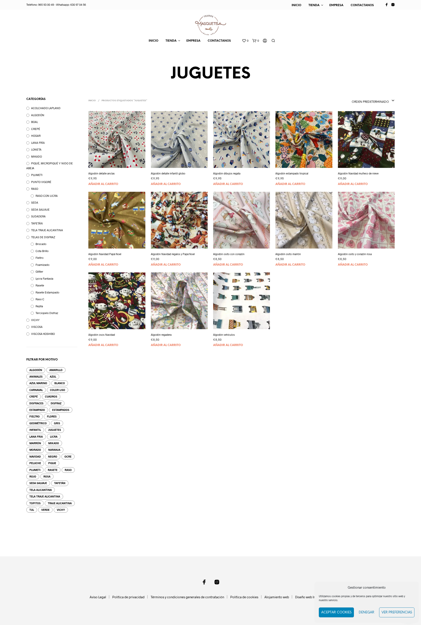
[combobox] (364, 101)
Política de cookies (244, 597)
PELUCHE (35, 463)
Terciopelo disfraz (47, 313)
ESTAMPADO (37, 409)
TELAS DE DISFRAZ (43, 237)
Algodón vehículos (224, 334)
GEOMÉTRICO (38, 423)
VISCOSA (37, 326)
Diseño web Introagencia (313, 597)
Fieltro (39, 257)
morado (35, 449)
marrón (35, 443)
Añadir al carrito (103, 184)
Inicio (296, 5)
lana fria (36, 436)
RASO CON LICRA (47, 195)
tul (31, 509)
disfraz (56, 403)
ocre (67, 456)
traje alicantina (60, 503)
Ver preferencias (397, 612)
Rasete (40, 285)
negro (52, 456)
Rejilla (39, 306)
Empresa (336, 5)
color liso (57, 389)
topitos (35, 503)
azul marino (38, 383)
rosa (46, 476)
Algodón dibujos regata (226, 173)
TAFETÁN (37, 223)
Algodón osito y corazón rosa (355, 254)
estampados (60, 409)
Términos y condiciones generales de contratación (187, 597)
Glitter (39, 271)
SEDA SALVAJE (40, 209)
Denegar (366, 612)
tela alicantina (40, 489)
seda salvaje (38, 483)
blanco (59, 383)
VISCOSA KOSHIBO (43, 334)
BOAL (34, 122)
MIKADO (36, 156)
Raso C (40, 299)
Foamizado (42, 264)
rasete (52, 469)
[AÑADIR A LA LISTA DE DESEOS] (121, 162)
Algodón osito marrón (288, 254)
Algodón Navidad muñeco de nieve (358, 173)
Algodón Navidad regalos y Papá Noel (173, 254)
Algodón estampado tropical (291, 173)
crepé (33, 396)
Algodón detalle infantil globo (168, 173)
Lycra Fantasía (44, 278)
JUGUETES (54, 429)
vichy (61, 509)
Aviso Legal (98, 597)
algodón (35, 369)
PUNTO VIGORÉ (41, 182)
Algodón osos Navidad (101, 334)
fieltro (34, 416)
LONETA (36, 149)
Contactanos (362, 5)
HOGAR (36, 135)
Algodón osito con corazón (228, 254)
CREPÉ (35, 129)
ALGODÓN (37, 115)
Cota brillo (42, 251)
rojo (32, 476)
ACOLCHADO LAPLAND (46, 108)
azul (53, 376)
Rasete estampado (47, 292)
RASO (34, 188)
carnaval (36, 389)
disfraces (36, 403)
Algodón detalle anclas (101, 173)
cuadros (51, 396)
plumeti (35, 469)
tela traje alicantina (44, 496)
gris (57, 423)
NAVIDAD (35, 456)
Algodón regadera (161, 334)
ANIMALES (36, 376)
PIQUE (52, 463)
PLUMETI (37, 175)
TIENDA (314, 5)
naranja (54, 449)
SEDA (34, 202)
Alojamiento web (276, 597)
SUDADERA (38, 216)
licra (53, 436)
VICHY (35, 320)
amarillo (55, 369)
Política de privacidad (128, 597)
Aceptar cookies (336, 612)
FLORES (52, 416)
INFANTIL (35, 429)
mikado (53, 443)
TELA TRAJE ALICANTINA (47, 230)
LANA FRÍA (38, 142)
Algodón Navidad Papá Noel (104, 254)
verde (45, 509)
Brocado (41, 244)
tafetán (59, 483)
